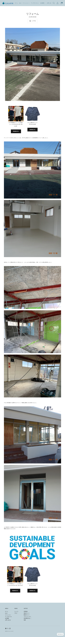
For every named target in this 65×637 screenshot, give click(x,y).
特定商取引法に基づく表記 (29, 618)
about (20, 3)
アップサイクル (34, 3)
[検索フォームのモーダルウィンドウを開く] (53, 3)
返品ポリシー (27, 613)
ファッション (25, 3)
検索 (25, 620)
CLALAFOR (11, 631)
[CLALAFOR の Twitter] (8, 629)
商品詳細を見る (16, 131)
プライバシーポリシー (28, 616)
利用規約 (26, 611)
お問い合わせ (49, 3)
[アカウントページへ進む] (57, 3)
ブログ (15, 613)
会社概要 (42, 3)
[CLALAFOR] (8, 3)
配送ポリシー (27, 614)
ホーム (16, 3)
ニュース (16, 611)
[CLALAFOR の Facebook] (6, 629)
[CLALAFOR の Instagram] (10, 629)
